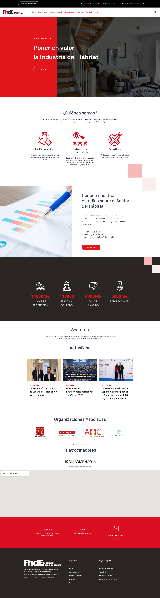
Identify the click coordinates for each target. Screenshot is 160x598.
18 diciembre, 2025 (107, 385)
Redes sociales (116, 535)
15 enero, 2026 (70, 385)
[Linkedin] (143, 3)
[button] (30, 433)
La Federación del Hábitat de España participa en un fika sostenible (43, 391)
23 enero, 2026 (34, 385)
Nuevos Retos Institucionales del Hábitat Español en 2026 (79, 391)
